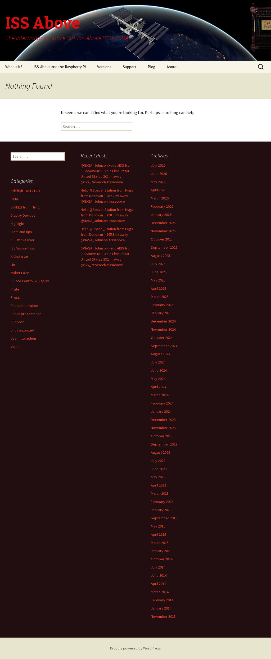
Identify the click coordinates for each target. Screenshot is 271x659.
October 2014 (162, 559)
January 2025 (161, 313)
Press (15, 297)
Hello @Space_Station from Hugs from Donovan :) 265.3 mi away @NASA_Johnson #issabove (107, 234)
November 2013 (163, 616)
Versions (104, 66)
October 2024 (162, 337)
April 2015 (158, 534)
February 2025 (162, 304)
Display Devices (23, 215)
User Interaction (23, 338)
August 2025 (160, 255)
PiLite (15, 289)
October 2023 (162, 436)
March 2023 (160, 493)
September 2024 (164, 345)
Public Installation (24, 305)
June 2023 (159, 468)
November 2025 (163, 231)
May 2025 (158, 280)
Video (15, 346)
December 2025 (163, 222)
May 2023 (158, 477)
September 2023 (164, 444)
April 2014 (158, 583)
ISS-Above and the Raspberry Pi (60, 66)
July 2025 (158, 263)
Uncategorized (22, 330)
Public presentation (26, 313)
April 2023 (158, 485)
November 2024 (163, 329)
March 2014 (160, 591)
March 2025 (160, 296)
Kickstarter (19, 256)
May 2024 (158, 378)
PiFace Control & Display (30, 281)
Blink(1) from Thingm (27, 207)
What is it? (13, 66)
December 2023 (163, 419)
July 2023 (158, 460)
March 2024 (160, 395)
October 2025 (162, 239)
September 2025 (164, 247)
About (172, 66)
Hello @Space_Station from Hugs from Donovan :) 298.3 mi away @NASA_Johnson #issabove (107, 215)
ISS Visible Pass (23, 248)
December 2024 (163, 321)
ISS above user (22, 240)
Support (129, 66)
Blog (151, 66)
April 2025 (158, 288)
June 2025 (159, 272)
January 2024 (161, 411)
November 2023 (163, 427)
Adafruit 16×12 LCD (25, 190)
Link (14, 264)
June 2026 (159, 173)
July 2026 (158, 165)
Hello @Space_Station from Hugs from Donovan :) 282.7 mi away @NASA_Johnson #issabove (107, 196)
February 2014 (162, 600)
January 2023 (161, 509)
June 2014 (159, 575)
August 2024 (160, 354)
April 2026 (158, 190)
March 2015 (160, 542)
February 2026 (162, 206)
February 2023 (162, 501)
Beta (14, 199)
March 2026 (160, 198)
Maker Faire (20, 272)
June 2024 (159, 370)
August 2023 (160, 452)
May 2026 (158, 181)
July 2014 (158, 567)
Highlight (17, 223)
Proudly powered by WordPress (135, 648)
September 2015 (164, 518)
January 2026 (161, 214)
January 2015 (161, 550)
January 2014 (161, 608)
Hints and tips (21, 231)
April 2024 (158, 386)
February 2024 (162, 403)
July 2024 (158, 362)
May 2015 (158, 526)
